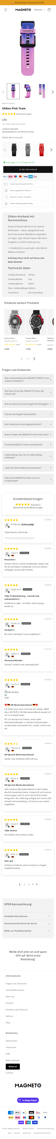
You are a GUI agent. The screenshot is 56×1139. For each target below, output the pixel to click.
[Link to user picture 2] (7, 696)
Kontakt (9, 1003)
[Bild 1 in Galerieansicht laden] (13, 91)
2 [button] (24, 884)
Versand (17, 1133)
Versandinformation (15, 990)
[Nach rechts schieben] (53, 92)
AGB (8, 1053)
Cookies (9, 1072)
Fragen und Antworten (16, 983)
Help (8, 1022)
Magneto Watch (14, 1128)
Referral (9, 1016)
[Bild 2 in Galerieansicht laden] (27, 91)
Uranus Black (31, 338)
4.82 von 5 (35, 504)
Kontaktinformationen (42, 1133)
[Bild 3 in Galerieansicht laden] (42, 91)
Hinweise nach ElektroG (17, 1009)
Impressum (11, 1047)
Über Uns (10, 996)
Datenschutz (12, 1040)
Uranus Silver (9, 338)
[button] (6, 10)
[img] (11, 520)
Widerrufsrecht (13, 1060)
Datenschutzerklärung (45, 1128)
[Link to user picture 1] (28, 691)
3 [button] (29, 884)
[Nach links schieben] (3, 92)
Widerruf (13, 1066)
